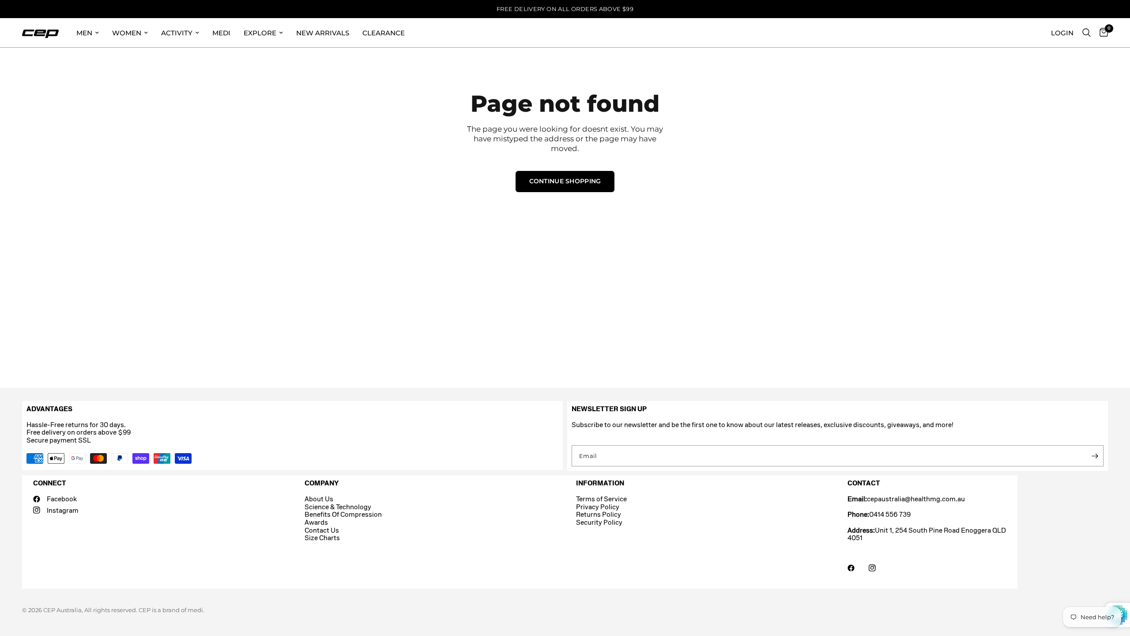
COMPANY (322, 483)
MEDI (221, 33)
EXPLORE (260, 33)
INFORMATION (600, 483)
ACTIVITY (176, 33)
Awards (316, 522)
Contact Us (322, 530)
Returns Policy (598, 514)
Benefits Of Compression (343, 514)
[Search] (1086, 32)
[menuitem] (87, 32)
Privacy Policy (597, 507)
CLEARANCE (383, 33)
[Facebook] (857, 568)
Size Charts (322, 538)
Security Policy (599, 522)
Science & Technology (338, 507)
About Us (319, 499)
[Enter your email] (1095, 455)
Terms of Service (601, 499)
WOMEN (126, 33)
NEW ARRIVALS (322, 33)
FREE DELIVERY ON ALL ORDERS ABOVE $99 (565, 8)
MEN (84, 33)
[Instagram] (878, 568)
